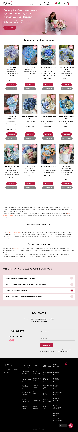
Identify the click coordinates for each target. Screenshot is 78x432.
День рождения (25, 397)
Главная (24, 363)
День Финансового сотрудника (57, 408)
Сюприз (24, 408)
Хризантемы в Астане (56, 363)
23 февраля (35, 408)
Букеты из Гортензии (35, 370)
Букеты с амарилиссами (56, 375)
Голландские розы (26, 365)
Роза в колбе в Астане (56, 367)
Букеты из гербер (26, 377)
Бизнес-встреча (36, 398)
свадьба (11, 215)
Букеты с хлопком (37, 391)
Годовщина (55, 400)
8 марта (34, 393)
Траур (44, 406)
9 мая (34, 395)
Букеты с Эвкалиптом (25, 389)
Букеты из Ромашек (45, 382)
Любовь (24, 404)
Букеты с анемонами (56, 379)
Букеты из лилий (37, 376)
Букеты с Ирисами (47, 385)
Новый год (55, 411)
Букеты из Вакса (57, 372)
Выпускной (56, 398)
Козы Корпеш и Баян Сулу (36, 405)
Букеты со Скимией (45, 394)
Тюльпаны (35, 365)
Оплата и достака (57, 420)
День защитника (47, 401)
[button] (9, 28)
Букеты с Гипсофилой (35, 384)
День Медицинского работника (56, 404)
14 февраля (24, 394)
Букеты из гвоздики (24, 374)
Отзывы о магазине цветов (47, 366)
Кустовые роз (56, 370)
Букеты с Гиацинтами (25, 386)
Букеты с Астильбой (55, 386)
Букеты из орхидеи (37, 378)
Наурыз (34, 411)
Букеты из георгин (47, 372)
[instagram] (10, 340)
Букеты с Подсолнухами (46, 388)
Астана (32, 4)
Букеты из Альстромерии (25, 370)
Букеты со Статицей (55, 389)
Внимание (35, 402)
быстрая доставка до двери (14, 232)
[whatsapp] (13, 340)
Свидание (24, 406)
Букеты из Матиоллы (45, 375)
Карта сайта (6, 372)
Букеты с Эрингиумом (56, 395)
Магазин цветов (47, 363)
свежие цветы (17, 248)
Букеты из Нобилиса (45, 379)
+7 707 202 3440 (43, 2)
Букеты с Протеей (26, 392)
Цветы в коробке (26, 367)
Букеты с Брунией (26, 379)
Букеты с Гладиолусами (36, 388)
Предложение (46, 397)
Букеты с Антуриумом (56, 382)
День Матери (56, 418)
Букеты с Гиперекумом (36, 381)
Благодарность (36, 400)
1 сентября (45, 399)
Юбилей (55, 415)
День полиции (25, 401)
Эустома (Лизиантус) (46, 369)
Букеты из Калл (36, 373)
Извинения (56, 413)
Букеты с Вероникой (24, 382)
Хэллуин (45, 408)
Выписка (24, 399)
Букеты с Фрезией (57, 392)
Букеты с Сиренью (47, 391)
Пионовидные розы (37, 367)
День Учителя (46, 404)
